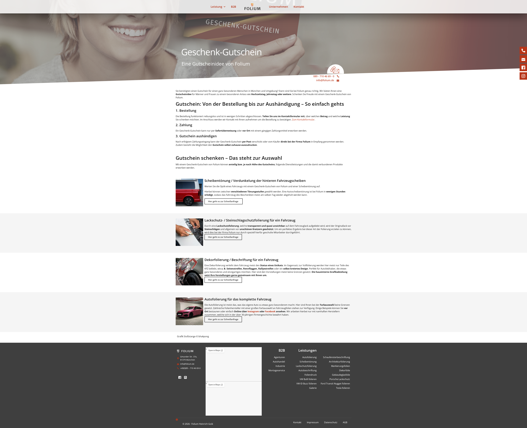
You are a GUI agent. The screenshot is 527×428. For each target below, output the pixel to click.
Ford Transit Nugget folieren (335, 383)
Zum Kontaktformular (303, 119)
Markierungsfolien (340, 366)
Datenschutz (330, 422)
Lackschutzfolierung (306, 366)
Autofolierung (309, 357)
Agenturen (279, 357)
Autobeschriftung (307, 370)
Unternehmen (278, 7)
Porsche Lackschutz (340, 379)
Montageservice (276, 370)
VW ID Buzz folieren (306, 383)
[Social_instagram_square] (185, 377)
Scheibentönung (308, 361)
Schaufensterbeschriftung (336, 357)
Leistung (216, 7)
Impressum (313, 422)
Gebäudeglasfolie (341, 374)
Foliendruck (310, 374)
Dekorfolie (344, 370)
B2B (233, 7)
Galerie (312, 387)
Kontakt (299, 7)
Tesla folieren (343, 387)
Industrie (280, 366)
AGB (345, 422)
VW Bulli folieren (308, 379)
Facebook (270, 311)
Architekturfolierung (339, 361)
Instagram (253, 311)
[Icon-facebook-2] (180, 377)
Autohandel (279, 361)
